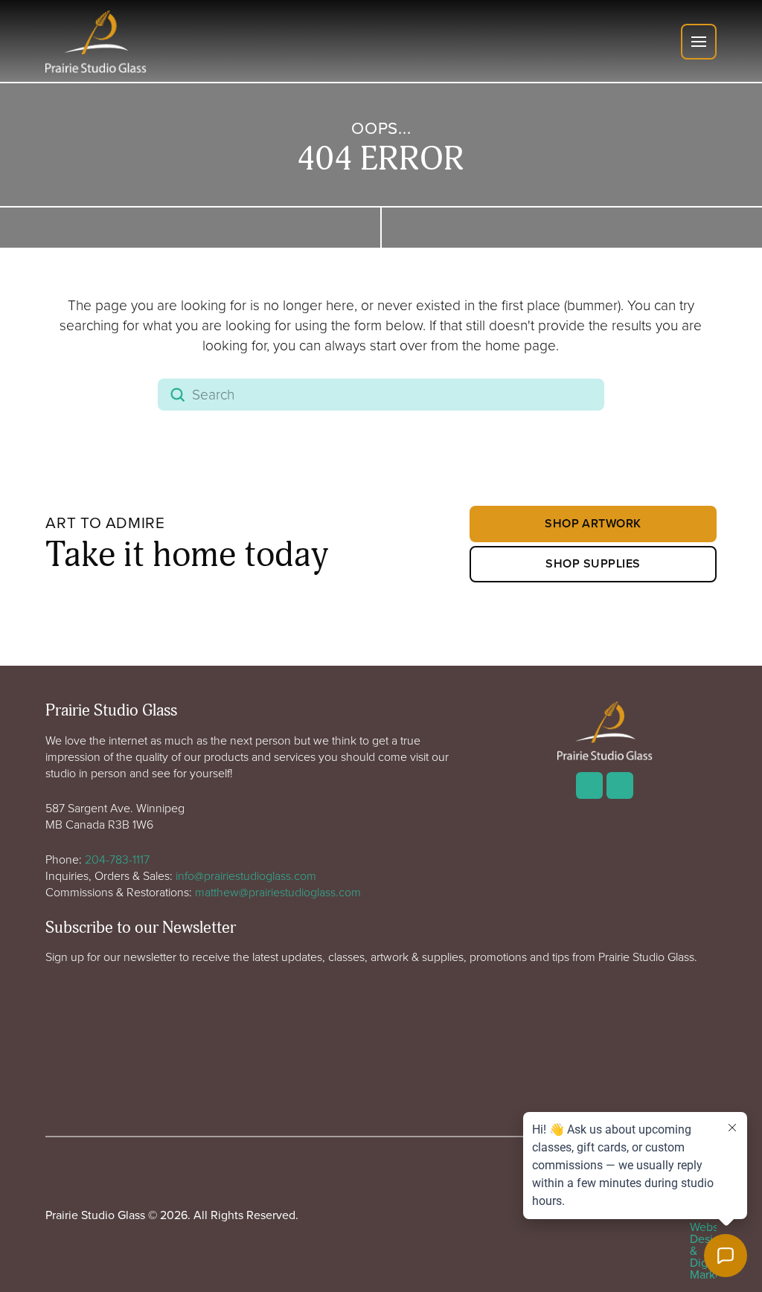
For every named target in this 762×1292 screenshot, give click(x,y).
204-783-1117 (117, 859)
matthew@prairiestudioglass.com (278, 892)
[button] (699, 42)
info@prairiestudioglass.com (246, 875)
